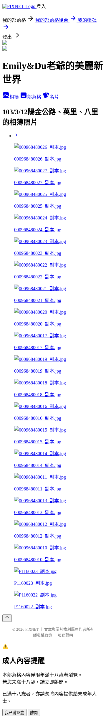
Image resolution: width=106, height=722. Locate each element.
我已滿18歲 (14, 713)
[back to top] (7, 618)
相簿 (14, 97)
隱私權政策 (42, 635)
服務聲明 (65, 635)
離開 (34, 713)
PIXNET (32, 629)
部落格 (34, 97)
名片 (54, 97)
